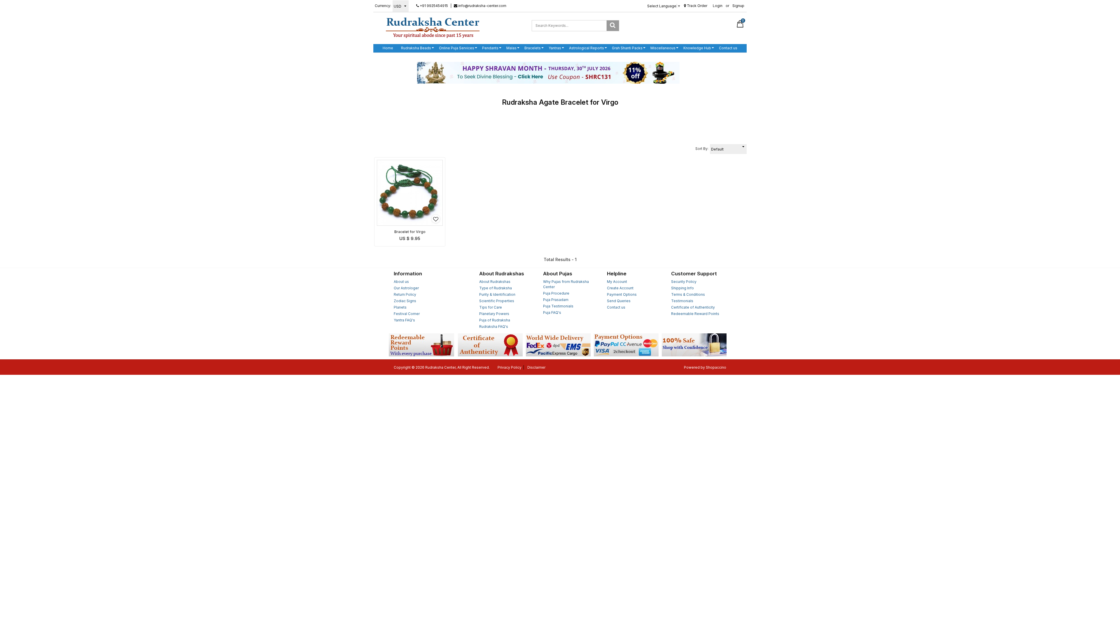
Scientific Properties (496, 301)
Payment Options (622, 294)
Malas (511, 48)
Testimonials (682, 301)
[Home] (433, 27)
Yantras (555, 48)
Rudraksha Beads (416, 48)
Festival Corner (407, 314)
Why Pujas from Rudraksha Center (566, 284)
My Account (617, 281)
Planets (400, 307)
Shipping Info (682, 288)
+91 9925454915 (433, 6)
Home (388, 48)
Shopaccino (716, 367)
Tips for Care (490, 307)
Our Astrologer (406, 288)
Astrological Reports (586, 48)
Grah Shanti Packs (627, 48)
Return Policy (405, 294)
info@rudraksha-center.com (481, 6)
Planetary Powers (494, 314)
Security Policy (683, 281)
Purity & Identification (497, 294)
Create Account (620, 288)
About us (401, 281)
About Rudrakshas (494, 281)
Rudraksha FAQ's (493, 326)
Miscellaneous (663, 48)
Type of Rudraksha (495, 288)
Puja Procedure (556, 293)
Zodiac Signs (405, 301)
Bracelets (532, 48)
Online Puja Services (456, 48)
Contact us (728, 48)
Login (717, 6)
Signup (738, 6)
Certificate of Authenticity (693, 307)
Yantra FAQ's (404, 320)
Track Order (696, 6)
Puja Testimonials (558, 306)
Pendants (490, 48)
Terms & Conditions (688, 294)
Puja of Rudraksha (494, 320)
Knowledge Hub (697, 48)
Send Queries (619, 301)
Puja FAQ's (552, 312)
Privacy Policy (510, 367)
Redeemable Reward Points (695, 314)
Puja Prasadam (555, 300)
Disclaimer (536, 367)
